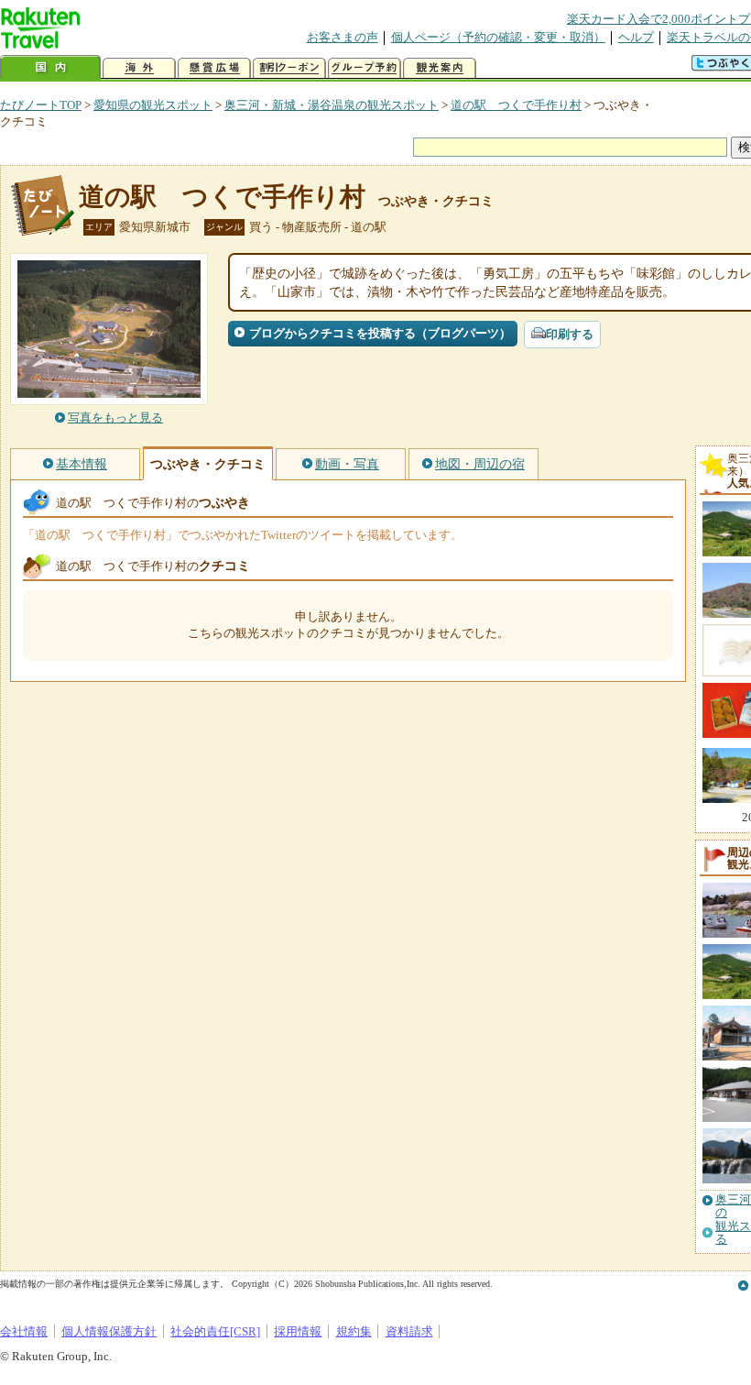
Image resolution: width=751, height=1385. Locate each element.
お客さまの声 (342, 37)
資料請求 (409, 1331)
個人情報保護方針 (109, 1331)
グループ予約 (364, 68)
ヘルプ (636, 37)
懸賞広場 (214, 68)
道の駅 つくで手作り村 (516, 105)
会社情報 (24, 1331)
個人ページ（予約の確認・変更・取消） (498, 37)
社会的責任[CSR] (215, 1331)
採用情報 (297, 1331)
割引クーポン (289, 68)
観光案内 (439, 68)
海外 (139, 68)
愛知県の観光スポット (152, 105)
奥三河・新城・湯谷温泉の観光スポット (331, 105)
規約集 (354, 1331)
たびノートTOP (41, 105)
